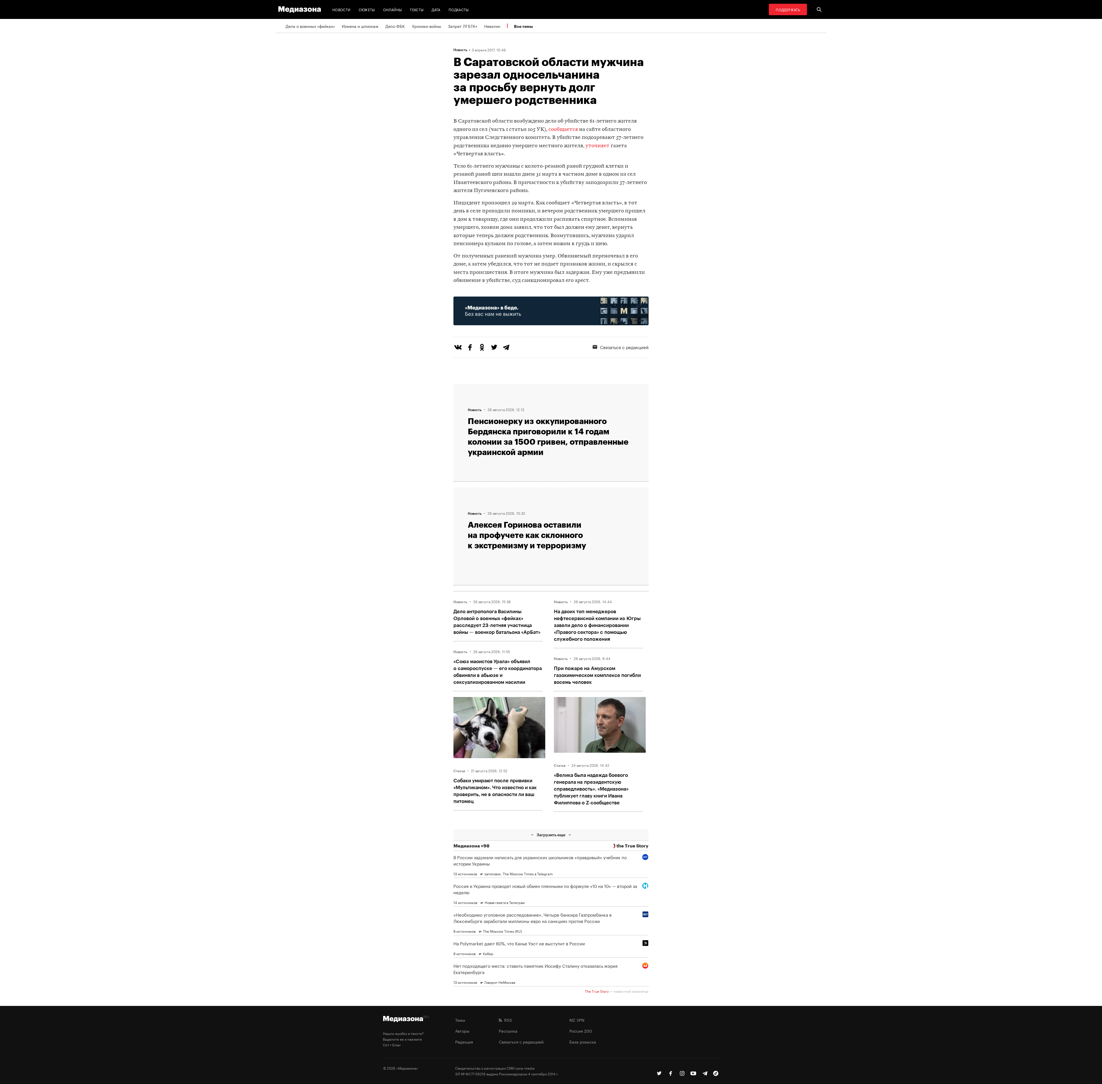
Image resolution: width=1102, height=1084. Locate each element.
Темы (460, 1020)
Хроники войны (426, 26)
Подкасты (459, 9)
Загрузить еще (551, 834)
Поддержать (788, 9)
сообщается (563, 129)
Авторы (462, 1030)
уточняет (597, 146)
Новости (341, 9)
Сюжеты (367, 9)
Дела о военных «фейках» (310, 26)
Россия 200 (580, 1030)
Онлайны (392, 9)
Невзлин (492, 26)
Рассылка (508, 1030)
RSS (507, 1020)
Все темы (523, 26)
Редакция (464, 1041)
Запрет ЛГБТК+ (462, 26)
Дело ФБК (395, 26)
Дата (436, 9)
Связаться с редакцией (624, 346)
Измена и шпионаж (360, 26)
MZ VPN (576, 1020)
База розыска (582, 1041)
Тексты (417, 9)
